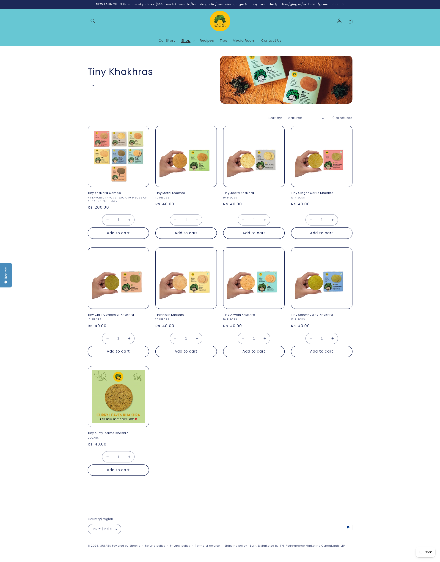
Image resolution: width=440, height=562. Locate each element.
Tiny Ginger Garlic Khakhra (312, 193)
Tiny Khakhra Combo (104, 193)
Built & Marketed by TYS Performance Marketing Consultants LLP (297, 546)
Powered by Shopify (126, 546)
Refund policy (155, 546)
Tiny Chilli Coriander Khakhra (111, 315)
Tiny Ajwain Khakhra (239, 315)
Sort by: (275, 118)
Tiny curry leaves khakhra (108, 433)
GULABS (105, 546)
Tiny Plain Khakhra (169, 315)
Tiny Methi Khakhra (170, 193)
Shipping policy (236, 546)
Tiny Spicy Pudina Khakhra (312, 315)
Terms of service (207, 546)
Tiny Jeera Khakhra (238, 193)
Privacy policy (180, 546)
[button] (93, 21)
